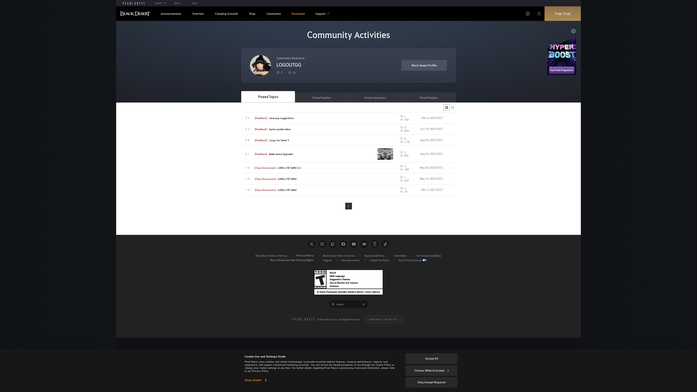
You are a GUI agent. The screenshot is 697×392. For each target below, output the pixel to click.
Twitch (333, 244)
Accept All (431, 358)
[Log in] (539, 14)
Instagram (322, 244)
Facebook (343, 244)
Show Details (253, 380)
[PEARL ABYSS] (134, 3)
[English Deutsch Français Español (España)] (348, 304)
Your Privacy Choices (410, 260)
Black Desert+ (375, 244)
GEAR (194, 3)
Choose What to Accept (429, 370)
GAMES (158, 3)
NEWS (177, 3)
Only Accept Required (431, 382)
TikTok (385, 244)
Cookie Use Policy (379, 260)
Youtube (354, 244)
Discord (364, 244)
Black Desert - (383, 319)
